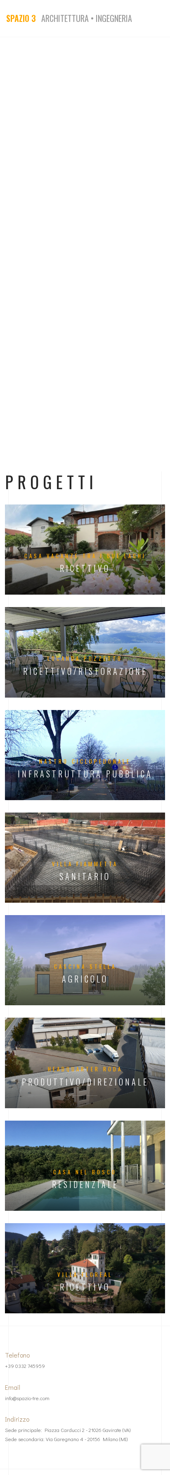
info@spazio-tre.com (27, 1398)
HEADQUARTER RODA (85, 1069)
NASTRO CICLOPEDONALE (85, 761)
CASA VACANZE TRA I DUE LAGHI (85, 555)
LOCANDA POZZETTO (85, 658)
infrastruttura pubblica (85, 774)
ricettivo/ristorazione (85, 671)
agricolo (85, 979)
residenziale (85, 1184)
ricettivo (85, 568)
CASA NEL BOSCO (85, 1172)
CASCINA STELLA (85, 966)
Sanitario (85, 876)
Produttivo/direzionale (85, 1082)
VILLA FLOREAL (85, 1274)
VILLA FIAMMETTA (85, 864)
